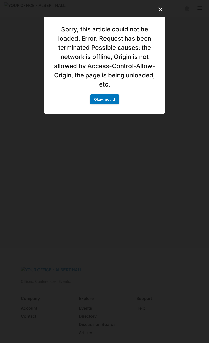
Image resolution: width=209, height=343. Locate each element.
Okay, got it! (104, 99)
